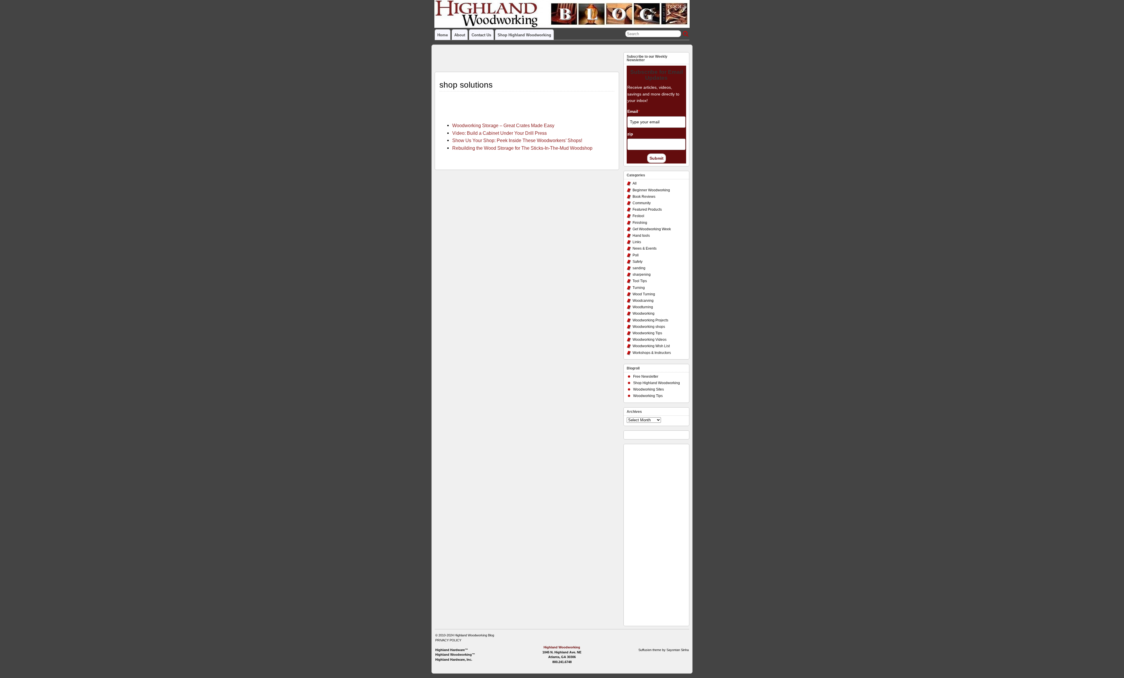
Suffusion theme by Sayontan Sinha (663, 650)
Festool (638, 216)
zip (630, 134)
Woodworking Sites (648, 389)
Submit (657, 158)
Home (442, 35)
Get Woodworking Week (652, 229)
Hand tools (641, 236)
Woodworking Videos (649, 340)
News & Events (645, 248)
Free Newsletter (645, 376)
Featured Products (647, 209)
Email (633, 111)
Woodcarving (643, 301)
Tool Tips (640, 281)
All (635, 183)
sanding (639, 268)
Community (642, 203)
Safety (637, 262)
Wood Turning (644, 294)
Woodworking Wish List (651, 346)
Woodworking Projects (650, 320)
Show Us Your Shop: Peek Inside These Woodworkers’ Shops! (517, 140)
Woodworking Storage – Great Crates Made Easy (503, 125)
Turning (639, 288)
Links (637, 242)
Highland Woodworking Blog (474, 635)
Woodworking (643, 313)
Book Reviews (644, 197)
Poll (636, 255)
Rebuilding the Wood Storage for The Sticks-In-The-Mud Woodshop (522, 148)
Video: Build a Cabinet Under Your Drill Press (499, 133)
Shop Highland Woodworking (524, 35)
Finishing (640, 223)
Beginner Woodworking (651, 190)
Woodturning (643, 307)
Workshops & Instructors (652, 353)
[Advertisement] (650, 533)
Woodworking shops (649, 327)
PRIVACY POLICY (448, 640)
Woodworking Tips (647, 333)
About (459, 35)
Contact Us (481, 35)
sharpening (642, 274)
